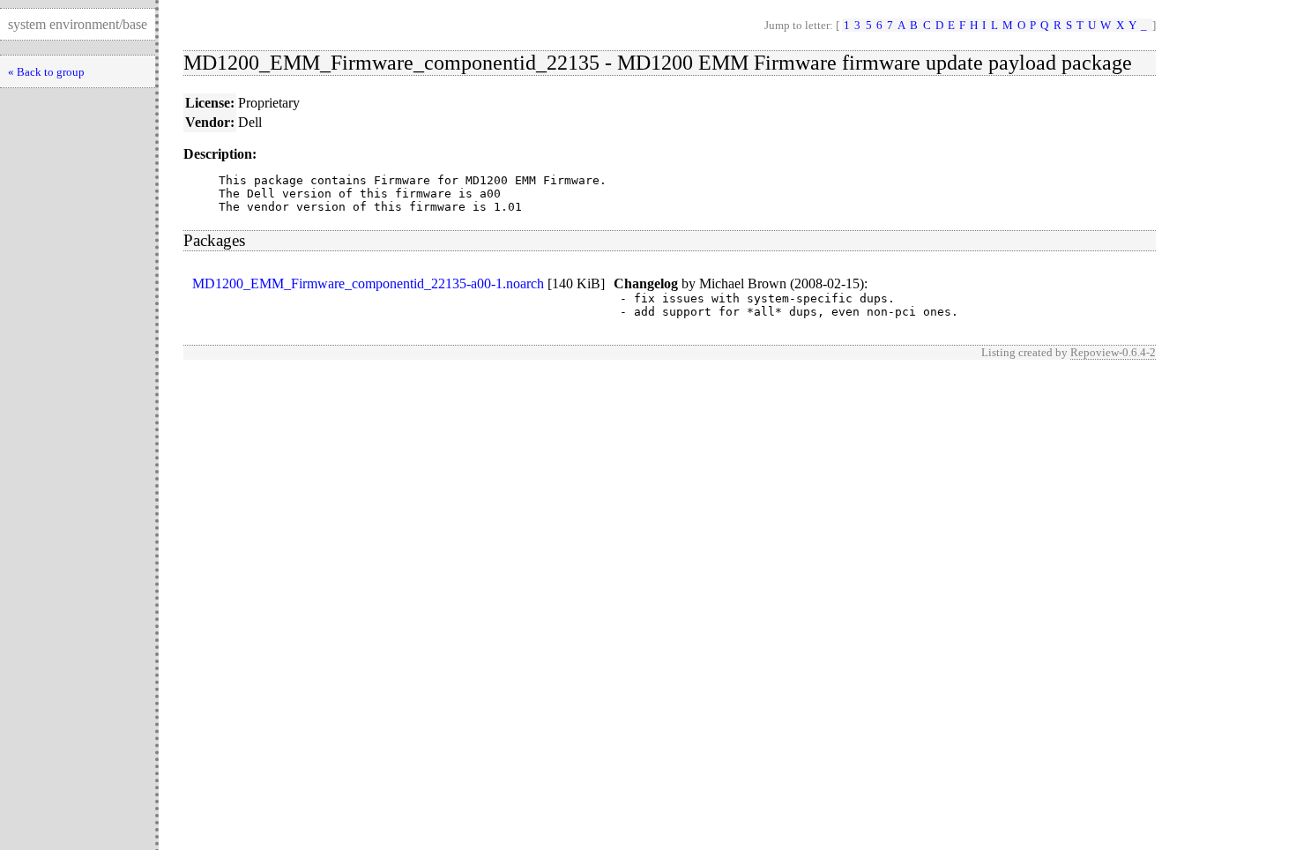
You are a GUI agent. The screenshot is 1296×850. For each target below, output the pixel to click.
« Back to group (46, 71)
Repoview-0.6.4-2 (1113, 352)
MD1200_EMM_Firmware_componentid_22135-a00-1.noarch (368, 283)
